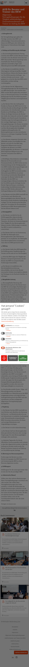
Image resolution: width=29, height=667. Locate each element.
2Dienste (8, 336)
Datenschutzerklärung (7, 321)
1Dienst (8, 343)
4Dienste (8, 330)
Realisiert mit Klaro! (23, 362)
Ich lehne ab (4, 358)
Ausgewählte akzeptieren (13, 358)
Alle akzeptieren (23, 358)
